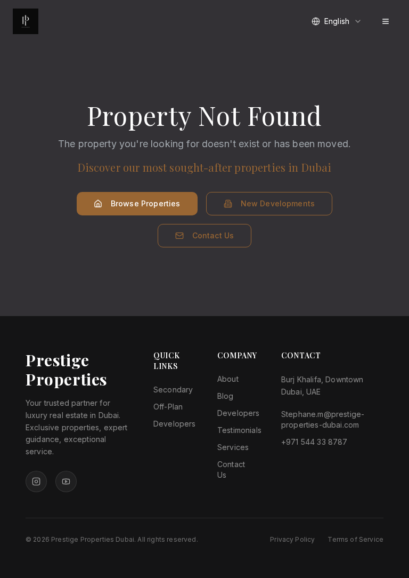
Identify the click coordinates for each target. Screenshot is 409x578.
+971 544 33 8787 (314, 441)
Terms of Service (355, 539)
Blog (225, 395)
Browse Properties (146, 203)
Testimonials (239, 430)
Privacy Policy (292, 539)
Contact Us (213, 235)
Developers (174, 423)
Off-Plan (168, 406)
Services (233, 447)
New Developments (278, 203)
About (228, 378)
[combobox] (336, 21)
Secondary (173, 389)
